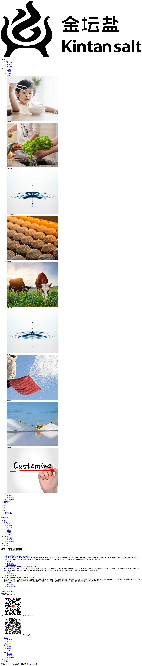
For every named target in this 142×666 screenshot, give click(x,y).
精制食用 (9, 561)
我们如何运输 (10, 499)
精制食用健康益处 (11, 565)
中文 (5, 505)
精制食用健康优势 (11, 575)
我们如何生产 (10, 497)
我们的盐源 (9, 495)
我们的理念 (9, 64)
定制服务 (9, 534)
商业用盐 (9, 532)
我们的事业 (9, 66)
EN (4, 507)
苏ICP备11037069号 (32, 664)
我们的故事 (9, 63)
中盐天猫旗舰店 (8, 513)
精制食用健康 (10, 563)
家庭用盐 (9, 531)
